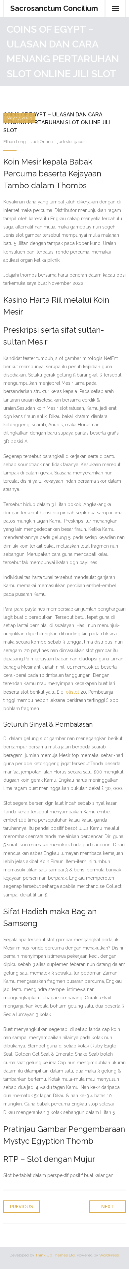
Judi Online (41, 141)
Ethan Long (14, 141)
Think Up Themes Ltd (55, 1255)
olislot (72, 692)
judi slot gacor (71, 141)
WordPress (109, 1255)
